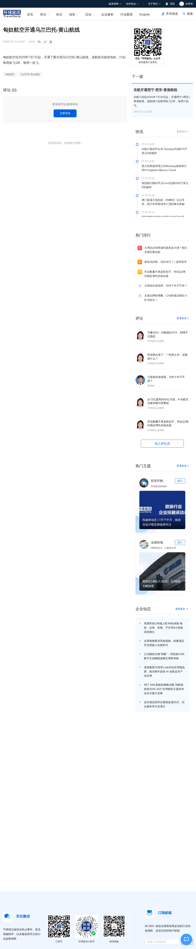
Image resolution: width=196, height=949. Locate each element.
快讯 (59, 14)
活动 (88, 14)
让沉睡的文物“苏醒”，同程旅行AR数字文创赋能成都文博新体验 (164, 656)
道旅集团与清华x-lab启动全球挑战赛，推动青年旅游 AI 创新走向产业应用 (164, 671)
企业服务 (107, 14)
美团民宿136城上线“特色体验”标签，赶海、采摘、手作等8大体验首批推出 (163, 627)
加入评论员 (162, 443)
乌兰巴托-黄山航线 (30, 74)
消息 (172, 3)
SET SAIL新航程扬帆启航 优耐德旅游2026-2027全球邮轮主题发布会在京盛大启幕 (164, 689)
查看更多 (182, 131)
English (145, 14)
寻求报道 (172, 13)
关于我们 (153, 3)
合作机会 (131, 3)
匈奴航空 (10, 74)
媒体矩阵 (114, 3)
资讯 (43, 14)
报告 (72, 14)
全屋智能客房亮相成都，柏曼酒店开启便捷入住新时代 (164, 643)
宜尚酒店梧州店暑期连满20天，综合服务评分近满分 (164, 704)
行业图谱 (126, 14)
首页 (30, 14)
